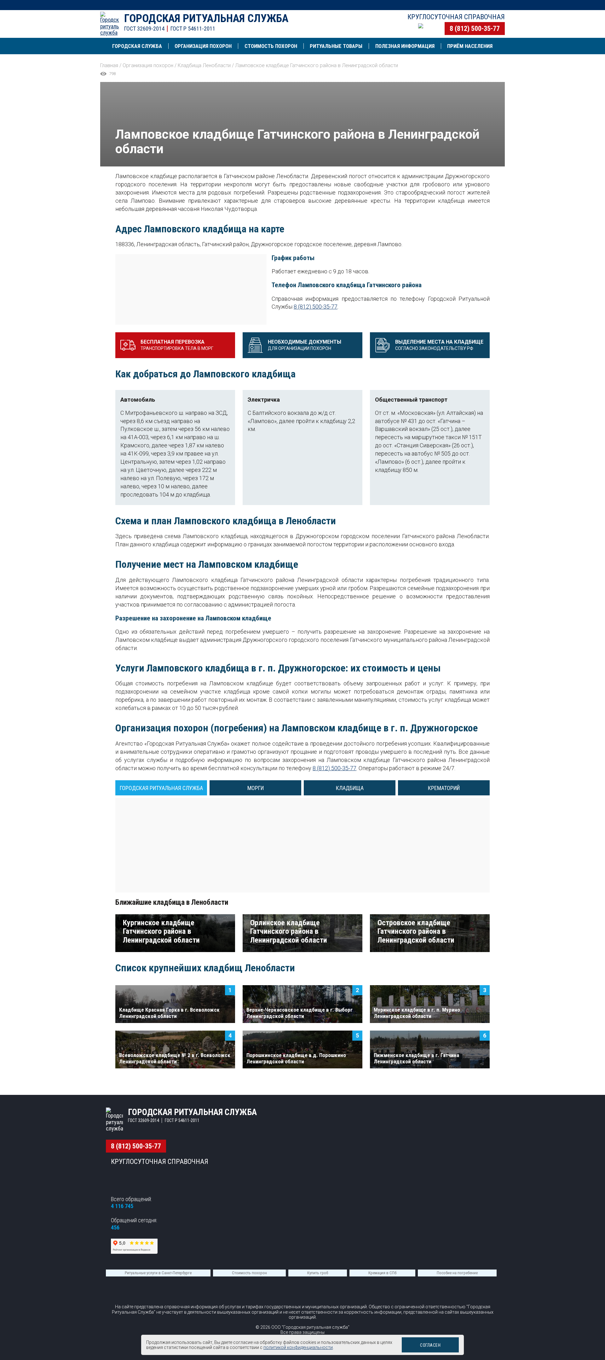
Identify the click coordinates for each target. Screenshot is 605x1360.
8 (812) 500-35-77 (475, 28)
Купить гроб (317, 1272)
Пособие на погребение (457, 1272)
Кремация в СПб (382, 1272)
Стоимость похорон (249, 1272)
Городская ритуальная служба (206, 18)
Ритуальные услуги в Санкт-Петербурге (158, 1272)
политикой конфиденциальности (298, 1347)
